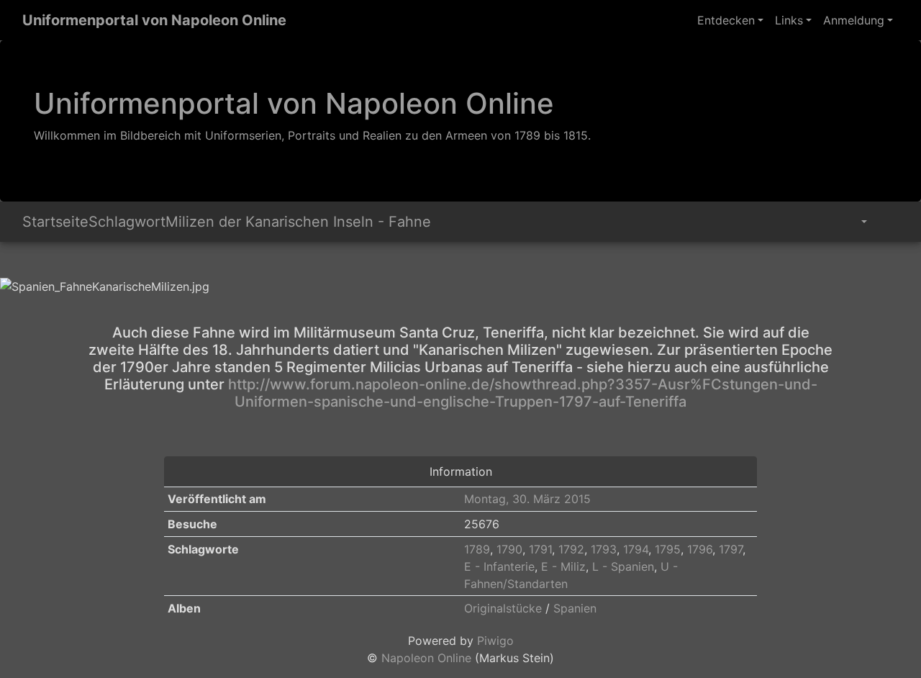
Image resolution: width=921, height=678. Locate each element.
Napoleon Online (426, 658)
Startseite (55, 221)
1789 (477, 549)
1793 (604, 549)
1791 (540, 549)
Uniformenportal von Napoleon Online (154, 20)
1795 (668, 549)
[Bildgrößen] (854, 221)
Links (789, 20)
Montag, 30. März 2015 (527, 499)
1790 (509, 549)
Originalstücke (503, 608)
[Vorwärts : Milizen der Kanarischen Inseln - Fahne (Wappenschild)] (32, 262)
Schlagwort (127, 221)
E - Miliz (563, 566)
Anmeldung (853, 20)
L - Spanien (623, 566)
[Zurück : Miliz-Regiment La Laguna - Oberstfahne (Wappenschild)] (15, 262)
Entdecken (726, 20)
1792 (571, 549)
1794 (635, 549)
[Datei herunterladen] (886, 221)
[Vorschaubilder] (23, 262)
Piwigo (495, 640)
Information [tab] (461, 471)
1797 (731, 549)
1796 (699, 549)
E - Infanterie (499, 566)
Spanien (574, 608)
